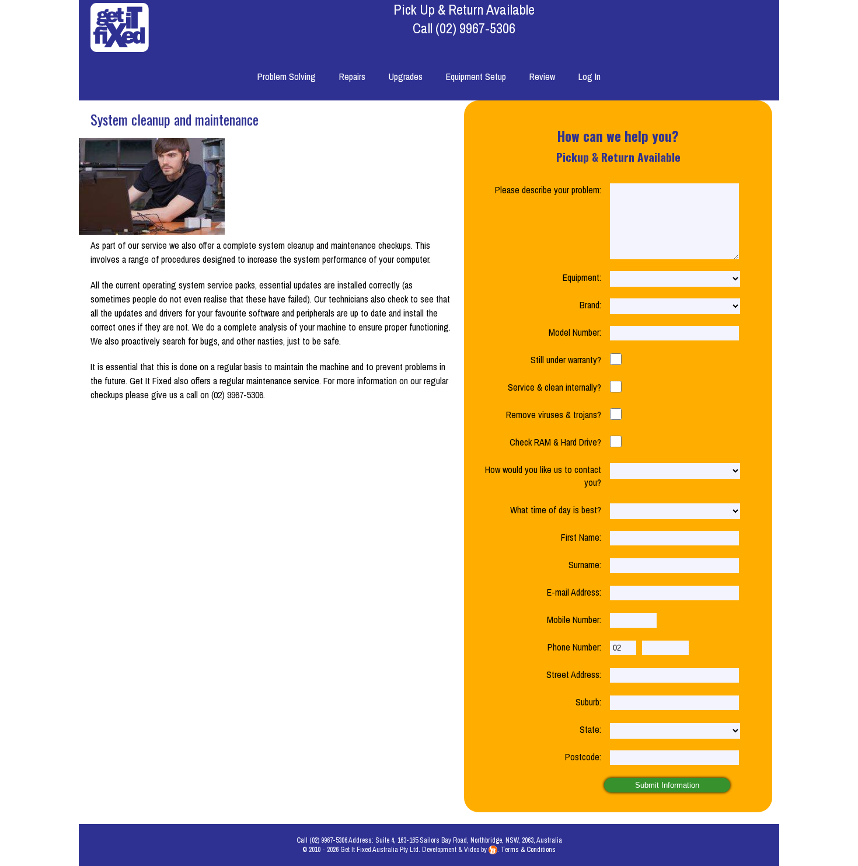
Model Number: (575, 332)
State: (590, 729)
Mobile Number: (574, 619)
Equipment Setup (476, 76)
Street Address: (573, 674)
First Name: (581, 537)
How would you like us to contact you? (543, 476)
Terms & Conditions (528, 849)
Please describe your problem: (548, 189)
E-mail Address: (574, 592)
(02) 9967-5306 (475, 28)
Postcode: (583, 756)
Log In (589, 76)
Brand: (590, 304)
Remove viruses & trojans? (553, 414)
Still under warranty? (566, 359)
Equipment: (582, 277)
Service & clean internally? (554, 387)
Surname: (584, 564)
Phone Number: (574, 647)
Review (542, 76)
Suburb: (588, 701)
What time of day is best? (555, 509)
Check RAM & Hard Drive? (555, 442)
